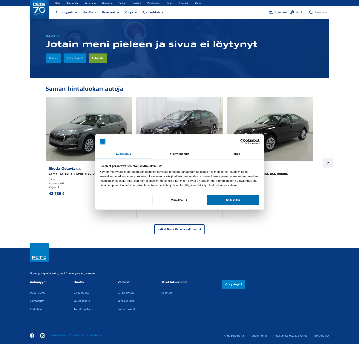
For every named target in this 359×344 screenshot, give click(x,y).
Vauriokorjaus (82, 301)
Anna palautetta (234, 335)
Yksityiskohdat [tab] (179, 153)
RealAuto (167, 292)
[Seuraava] (328, 163)
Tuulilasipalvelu (83, 309)
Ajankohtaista (153, 12)
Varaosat (108, 12)
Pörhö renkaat (126, 309)
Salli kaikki (233, 199)
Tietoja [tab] (235, 153)
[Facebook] (32, 335)
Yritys (129, 12)
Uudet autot (37, 292)
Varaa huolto (81, 292)
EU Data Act (321, 335)
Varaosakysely (126, 292)
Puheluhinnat (258, 335)
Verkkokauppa (126, 301)
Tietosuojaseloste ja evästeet (290, 335)
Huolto (87, 12)
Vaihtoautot (37, 301)
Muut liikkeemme (174, 282)
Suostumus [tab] (123, 153)
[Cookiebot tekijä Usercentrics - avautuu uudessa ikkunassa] (243, 141)
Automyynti (64, 12)
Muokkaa (177, 199)
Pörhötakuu (37, 309)
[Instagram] (42, 335)
